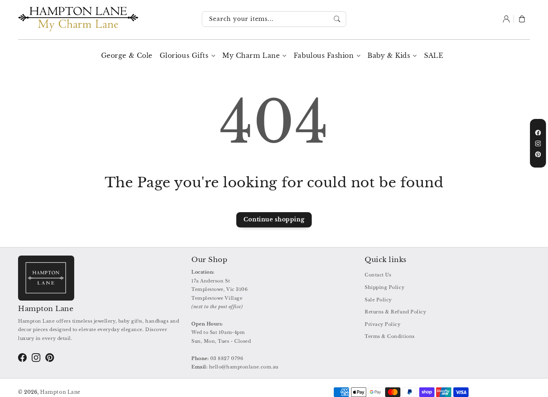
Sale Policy (378, 300)
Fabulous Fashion (324, 55)
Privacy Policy (383, 324)
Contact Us (378, 275)
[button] (522, 19)
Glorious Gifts (184, 55)
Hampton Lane (60, 392)
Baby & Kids (388, 55)
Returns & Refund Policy (395, 312)
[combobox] (274, 19)
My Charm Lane (251, 55)
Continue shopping (274, 219)
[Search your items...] (337, 19)
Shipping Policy (384, 287)
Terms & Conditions (390, 336)
